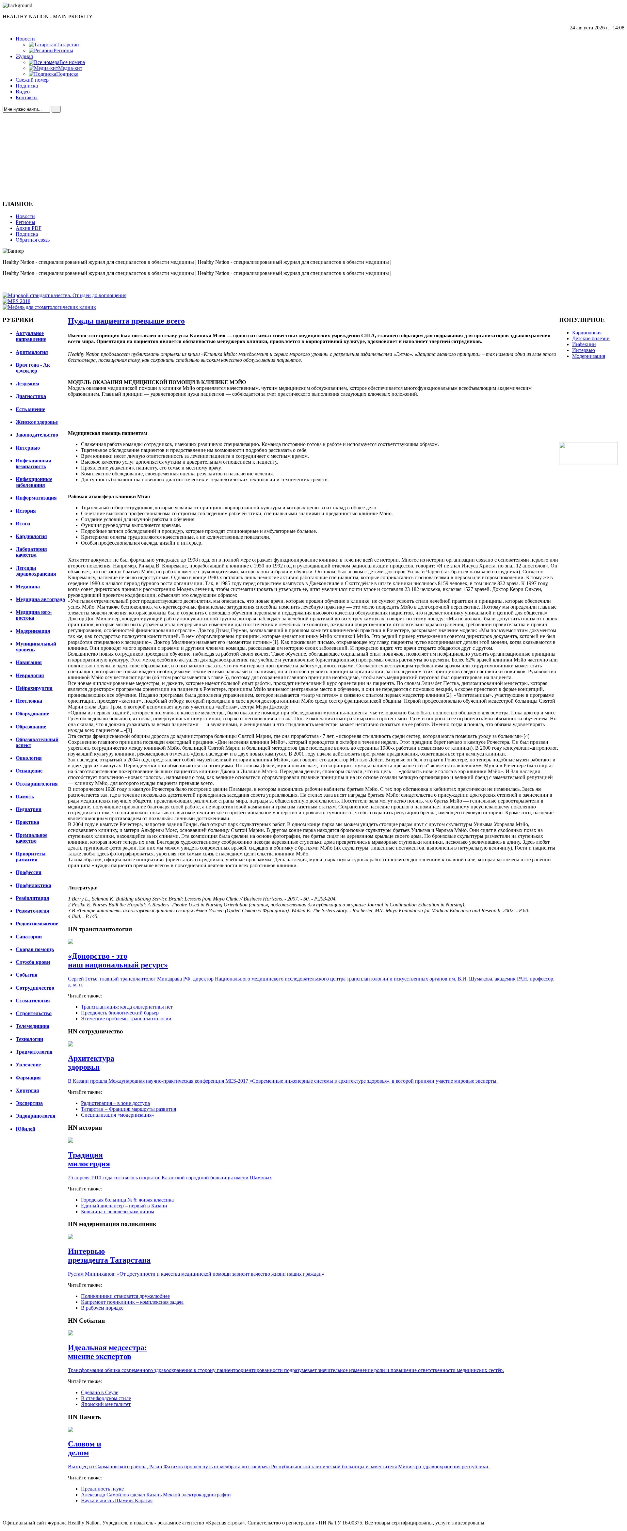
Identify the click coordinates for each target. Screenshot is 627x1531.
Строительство (34, 1013)
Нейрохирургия (34, 688)
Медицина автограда (40, 599)
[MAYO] (64, 295)
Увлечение (28, 1064)
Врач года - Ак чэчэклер (33, 368)
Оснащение (29, 770)
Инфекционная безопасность (33, 463)
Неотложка (29, 701)
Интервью (28, 448)
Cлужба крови (33, 962)
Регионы (25, 222)
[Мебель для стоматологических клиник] (49, 307)
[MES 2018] (16, 301)
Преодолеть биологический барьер (120, 1012)
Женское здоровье (37, 422)
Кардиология (31, 536)
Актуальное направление (31, 336)
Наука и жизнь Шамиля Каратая (117, 1500)
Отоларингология (37, 784)
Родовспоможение (37, 923)
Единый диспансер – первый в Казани (124, 1205)
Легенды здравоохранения (36, 571)
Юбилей (25, 1129)
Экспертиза (29, 1103)
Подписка (27, 85)
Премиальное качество (31, 838)
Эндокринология (36, 1116)
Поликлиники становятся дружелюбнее (125, 1296)
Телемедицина (32, 1026)
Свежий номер (32, 80)
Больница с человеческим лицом (117, 1211)
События (27, 975)
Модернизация (33, 631)
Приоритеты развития (31, 856)
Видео (23, 91)
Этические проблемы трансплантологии (126, 1018)
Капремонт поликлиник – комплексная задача (132, 1302)
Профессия (28, 872)
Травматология (34, 1052)
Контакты (27, 97)
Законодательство (37, 435)
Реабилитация (32, 898)
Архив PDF (28, 228)
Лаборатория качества (31, 552)
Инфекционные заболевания (34, 482)
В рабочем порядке (102, 1308)
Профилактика (33, 885)
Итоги (23, 523)
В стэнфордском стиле (106, 1398)
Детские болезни (591, 338)
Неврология (30, 675)
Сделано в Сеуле (99, 1392)
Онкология (29, 758)
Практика (27, 822)
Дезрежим (27, 383)
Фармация (28, 1077)
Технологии (29, 1039)
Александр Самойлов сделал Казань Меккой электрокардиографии (156, 1494)
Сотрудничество (35, 988)
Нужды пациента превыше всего (126, 321)
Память (25, 796)
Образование (31, 726)
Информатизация (36, 498)
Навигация (29, 662)
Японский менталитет (106, 1404)
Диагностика (31, 396)
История (26, 511)
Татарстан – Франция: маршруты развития (128, 1109)
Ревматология (32, 911)
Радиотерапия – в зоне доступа (115, 1103)
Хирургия (27, 1090)
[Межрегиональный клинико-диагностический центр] (588, 463)
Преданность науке (102, 1488)
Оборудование (32, 713)
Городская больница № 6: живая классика (127, 1200)
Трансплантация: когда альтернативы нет (127, 1007)
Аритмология (32, 352)
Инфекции (584, 344)
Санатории (29, 936)
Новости (25, 38)
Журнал (24, 56)
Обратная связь (33, 240)
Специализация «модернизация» (117, 1115)
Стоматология (33, 1000)
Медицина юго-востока (34, 615)
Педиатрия (28, 809)
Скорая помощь (35, 949)
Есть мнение (30, 409)
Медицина (28, 586)
